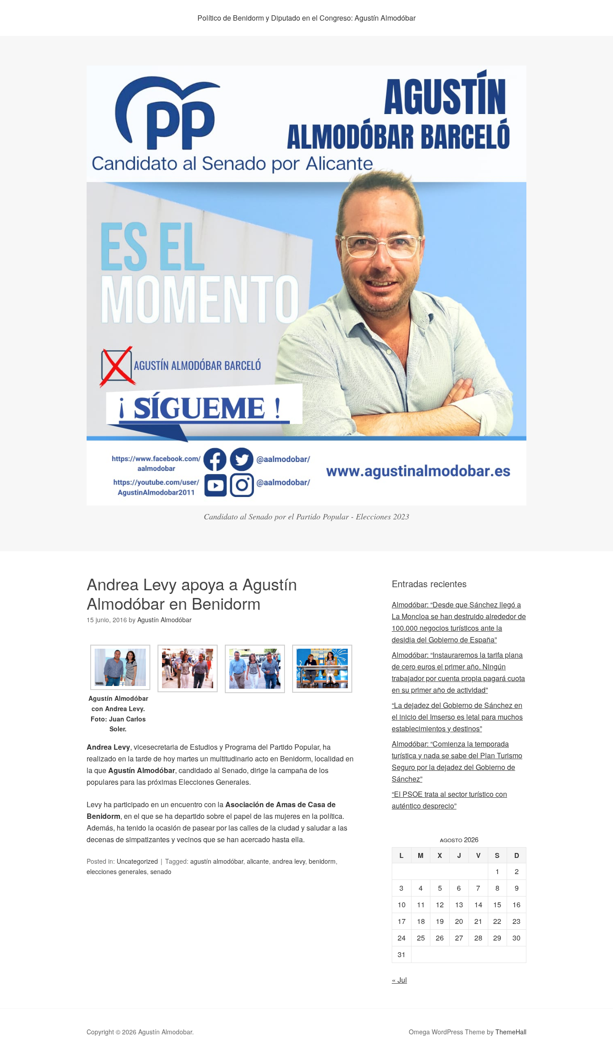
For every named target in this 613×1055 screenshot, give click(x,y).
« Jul (399, 980)
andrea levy (288, 861)
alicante (258, 861)
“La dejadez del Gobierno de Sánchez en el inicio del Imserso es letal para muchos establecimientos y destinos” (457, 717)
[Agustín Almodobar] (306, 497)
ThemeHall (510, 1031)
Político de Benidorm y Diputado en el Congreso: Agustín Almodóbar (306, 18)
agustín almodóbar (216, 861)
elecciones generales (117, 871)
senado (160, 871)
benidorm (322, 861)
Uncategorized (137, 861)
